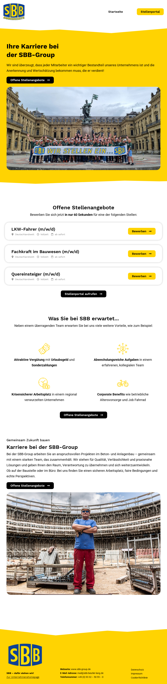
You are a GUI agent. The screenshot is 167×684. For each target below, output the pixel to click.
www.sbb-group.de (81, 669)
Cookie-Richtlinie (139, 677)
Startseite (115, 11)
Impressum (136, 673)
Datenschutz (137, 669)
